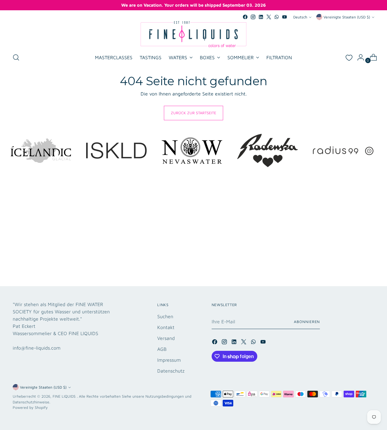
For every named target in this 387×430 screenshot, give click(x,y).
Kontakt (165, 327)
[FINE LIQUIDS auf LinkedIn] (261, 17)
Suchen (165, 316)
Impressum (169, 360)
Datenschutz (170, 370)
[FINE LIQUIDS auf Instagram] (253, 17)
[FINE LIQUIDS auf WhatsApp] (276, 17)
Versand (166, 338)
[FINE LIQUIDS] (193, 34)
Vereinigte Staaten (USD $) (347, 17)
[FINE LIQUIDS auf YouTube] (284, 17)
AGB (162, 349)
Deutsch (300, 17)
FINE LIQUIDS (65, 396)
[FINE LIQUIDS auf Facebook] (245, 17)
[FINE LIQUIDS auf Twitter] (269, 17)
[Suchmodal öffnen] (16, 57)
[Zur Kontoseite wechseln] (358, 57)
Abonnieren (307, 321)
